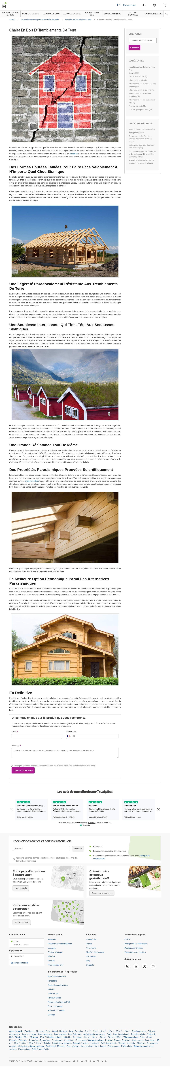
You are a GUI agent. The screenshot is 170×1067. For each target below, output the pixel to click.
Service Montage (55, 952)
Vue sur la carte (21, 922)
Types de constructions (58, 985)
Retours (51, 961)
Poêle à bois (37, 1049)
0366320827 (19, 956)
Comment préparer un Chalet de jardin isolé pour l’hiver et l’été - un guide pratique (142, 154)
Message (16, 746)
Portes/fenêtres (54, 998)
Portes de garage (55, 1006)
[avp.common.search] (166, 13)
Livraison (52, 948)
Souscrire (78, 849)
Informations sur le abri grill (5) (141, 90)
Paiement (52, 939)
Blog (88, 961)
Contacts (90, 965)
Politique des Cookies (133, 948)
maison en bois (32, 481)
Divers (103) (134, 73)
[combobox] (70, 736)
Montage (51, 1015)
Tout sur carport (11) (137, 106)
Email (14, 732)
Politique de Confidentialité (135, 944)
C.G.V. (127, 939)
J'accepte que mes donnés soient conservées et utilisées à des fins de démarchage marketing (54, 766)
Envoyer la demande (23, 770)
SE (94, 1061)
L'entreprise (91, 939)
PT (86, 1061)
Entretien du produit (56, 1010)
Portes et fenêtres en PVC (59, 1002)
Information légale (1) (138, 80)
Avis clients (91, 948)
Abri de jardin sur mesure (94, 1034)
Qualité (89, 944)
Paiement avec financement (60, 944)
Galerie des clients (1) (138, 77)
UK (70, 1061)
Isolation (51, 989)
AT (98, 1061)
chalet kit (74, 154)
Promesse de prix (55, 965)
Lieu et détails (21, 888)
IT (78, 1061)
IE (105, 1061)
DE (74, 1061)
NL (90, 1061)
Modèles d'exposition (95, 952)
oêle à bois (127, 1046)
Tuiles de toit (53, 993)
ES (82, 1061)
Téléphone (71, 732)
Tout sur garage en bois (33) (140, 110)
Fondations (52, 981)
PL (102, 1061)
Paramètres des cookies (135, 952)
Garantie (51, 956)
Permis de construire (57, 976)
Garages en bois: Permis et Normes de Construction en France (140, 139)
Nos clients (91, 956)
